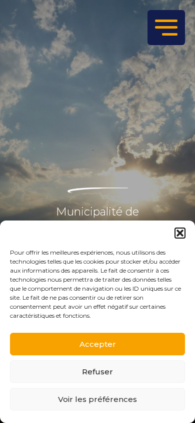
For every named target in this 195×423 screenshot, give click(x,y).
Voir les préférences (97, 399)
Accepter (98, 344)
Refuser (97, 371)
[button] (180, 233)
